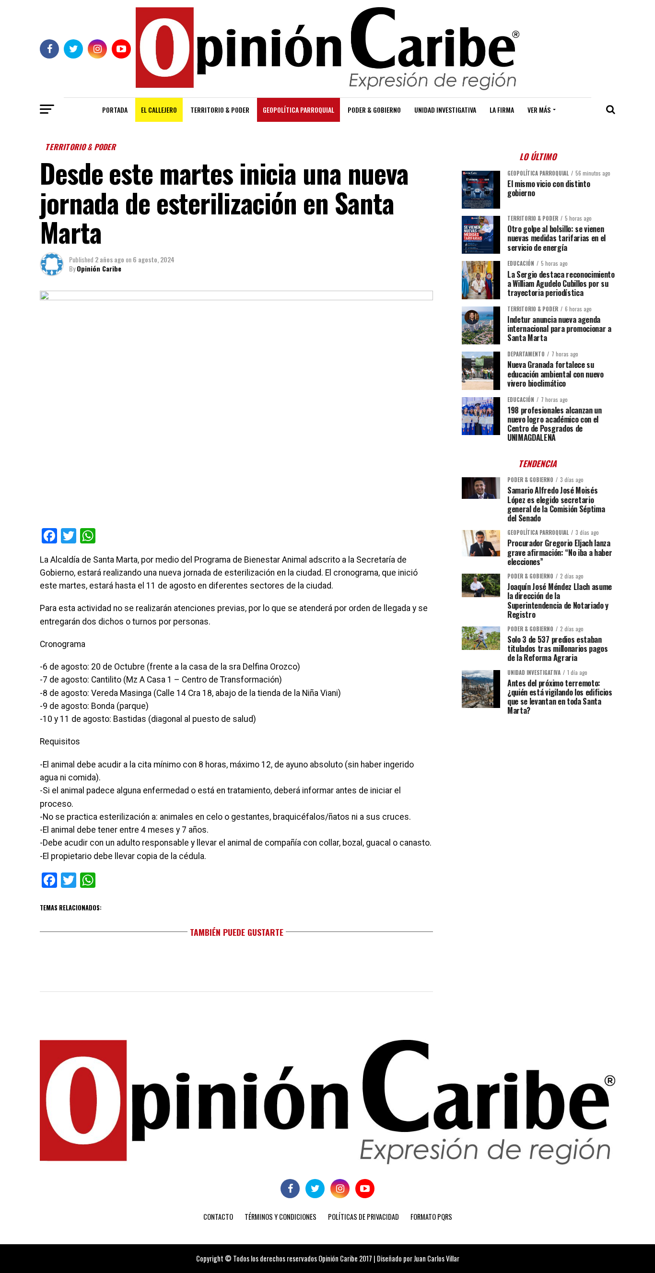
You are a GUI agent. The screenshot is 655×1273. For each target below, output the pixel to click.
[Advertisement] (538, 790)
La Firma (502, 110)
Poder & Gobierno (374, 110)
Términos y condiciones (280, 1217)
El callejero (159, 110)
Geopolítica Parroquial (298, 110)
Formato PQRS (431, 1217)
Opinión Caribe (99, 268)
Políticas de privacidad (363, 1217)
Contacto (218, 1217)
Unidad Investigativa (445, 110)
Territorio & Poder (219, 110)
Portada (115, 110)
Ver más (538, 110)
